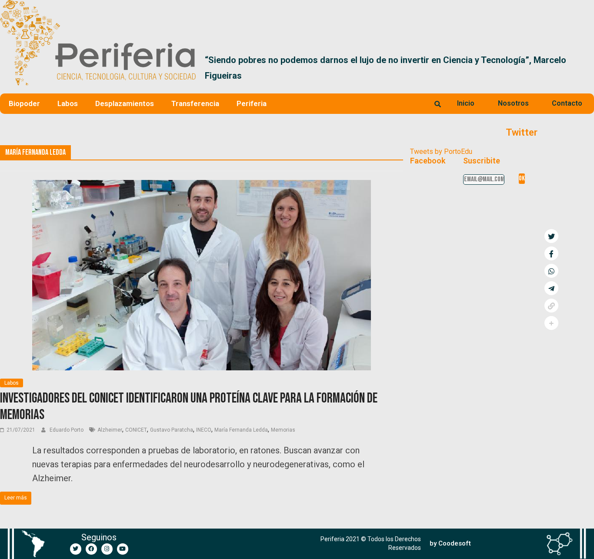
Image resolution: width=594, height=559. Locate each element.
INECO (203, 430)
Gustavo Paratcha (171, 430)
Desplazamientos (124, 103)
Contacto (567, 103)
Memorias (283, 430)
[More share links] (551, 323)
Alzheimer (109, 430)
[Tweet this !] (551, 236)
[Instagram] (107, 549)
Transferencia (195, 103)
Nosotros (513, 103)
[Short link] (551, 306)
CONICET (136, 430)
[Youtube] (122, 549)
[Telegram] (551, 288)
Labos (67, 103)
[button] (584, 67)
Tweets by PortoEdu (441, 151)
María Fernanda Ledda (241, 430)
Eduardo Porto (67, 430)
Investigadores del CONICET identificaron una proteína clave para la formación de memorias (188, 406)
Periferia (252, 103)
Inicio (465, 103)
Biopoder (24, 103)
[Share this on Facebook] (551, 253)
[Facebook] (91, 549)
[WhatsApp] (551, 271)
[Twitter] (75, 549)
